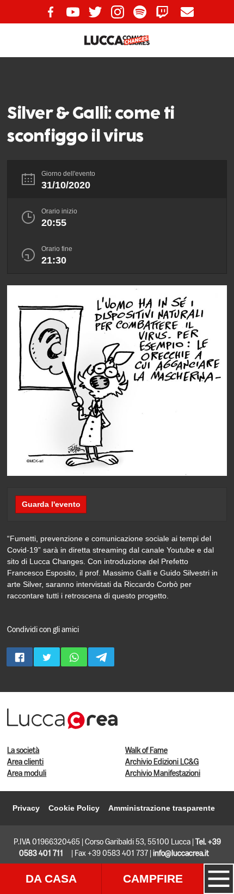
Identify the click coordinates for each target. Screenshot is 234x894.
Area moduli (26, 774)
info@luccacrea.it (181, 854)
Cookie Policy (74, 808)
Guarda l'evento (51, 504)
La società (23, 751)
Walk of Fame (146, 751)
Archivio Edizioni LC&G (162, 762)
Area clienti (25, 762)
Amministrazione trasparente (161, 808)
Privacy (26, 808)
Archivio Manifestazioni (162, 774)
